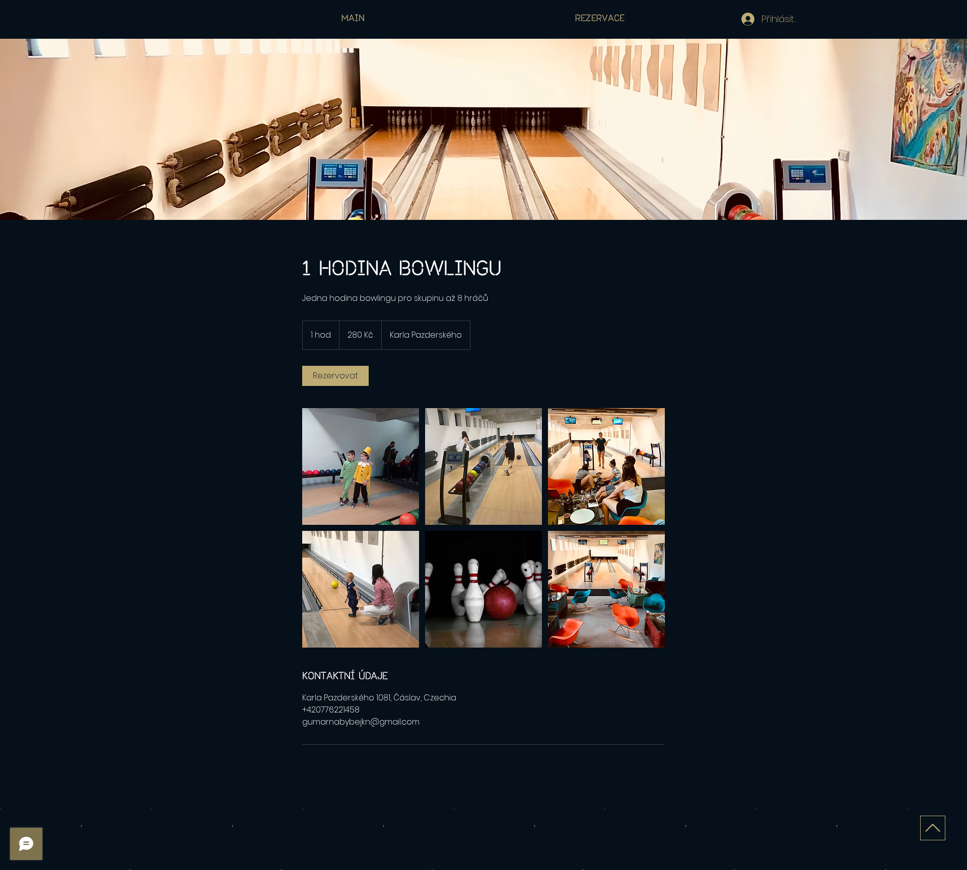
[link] (335, 376)
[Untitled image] (360, 466)
